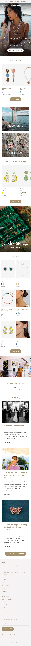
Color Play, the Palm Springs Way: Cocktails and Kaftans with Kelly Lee (15, 475)
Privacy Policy (5, 585)
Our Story (4, 579)
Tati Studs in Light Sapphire (22, 309)
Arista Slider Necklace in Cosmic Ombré (6, 310)
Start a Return (5, 596)
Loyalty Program (6, 602)
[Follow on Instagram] (6, 634)
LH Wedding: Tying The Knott (14, 426)
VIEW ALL (15, 99)
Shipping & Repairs (7, 599)
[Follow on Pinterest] (10, 634)
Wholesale (4, 611)
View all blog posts (15, 554)
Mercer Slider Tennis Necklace (23, 280)
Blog (3, 582)
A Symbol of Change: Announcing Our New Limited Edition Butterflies (15, 527)
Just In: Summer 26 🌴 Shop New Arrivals (15, 1)
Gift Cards (4, 608)
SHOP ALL (15, 201)
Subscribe (8, 629)
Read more (7, 442)
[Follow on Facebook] (2, 634)
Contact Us (4, 591)
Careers (3, 588)
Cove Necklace (23, 88)
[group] (15, 29)
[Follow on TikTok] (15, 634)
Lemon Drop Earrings (7, 188)
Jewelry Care (5, 605)
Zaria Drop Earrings (6, 88)
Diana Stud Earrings (20, 340)
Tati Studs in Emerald (6, 280)
